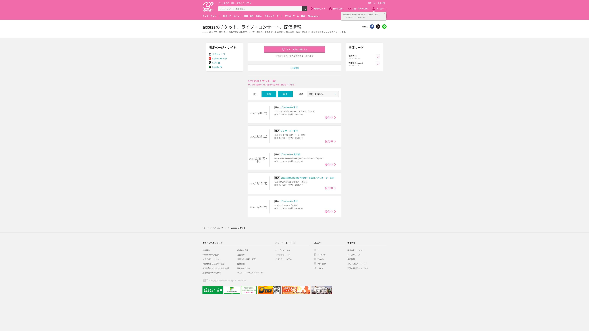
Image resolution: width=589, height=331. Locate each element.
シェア (372, 26)
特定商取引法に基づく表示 (213, 263)
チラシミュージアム (283, 259)
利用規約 (206, 250)
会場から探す (338, 8)
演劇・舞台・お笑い (253, 16)
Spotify (215, 66)
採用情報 (351, 259)
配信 (285, 94)
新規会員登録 (242, 250)
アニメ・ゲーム (292, 16)
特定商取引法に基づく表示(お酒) (215, 268)
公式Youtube (218, 58)
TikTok (320, 268)
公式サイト (217, 54)
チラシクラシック (282, 254)
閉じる (384, 13)
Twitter (378, 26)
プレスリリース (353, 254)
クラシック (269, 16)
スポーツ (227, 16)
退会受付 (240, 254)
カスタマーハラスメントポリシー (251, 272)
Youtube (321, 259)
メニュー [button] (380, 8)
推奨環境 (240, 263)
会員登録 (381, 3)
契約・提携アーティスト (357, 263)
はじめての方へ (243, 268)
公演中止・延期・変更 (246, 259)
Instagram (322, 263)
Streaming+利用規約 (210, 254)
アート (279, 16)
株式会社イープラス (355, 250)
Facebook (322, 254)
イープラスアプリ (282, 250)
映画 (303, 16)
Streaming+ (314, 16)
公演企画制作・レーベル (357, 268)
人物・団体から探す (360, 8)
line (384, 26)
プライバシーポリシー (211, 259)
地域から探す (319, 8)
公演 (269, 94)
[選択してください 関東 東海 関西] (323, 94)
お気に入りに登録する (297, 49)
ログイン (371, 3)
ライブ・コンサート (211, 16)
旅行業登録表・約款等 (211, 272)
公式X (214, 62)
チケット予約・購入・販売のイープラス (234, 3)
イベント (237, 16)
